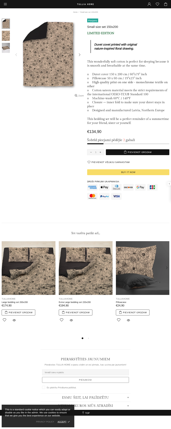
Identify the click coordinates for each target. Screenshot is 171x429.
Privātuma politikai (67, 387)
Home (75, 12)
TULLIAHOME (85, 4)
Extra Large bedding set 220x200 (75, 302)
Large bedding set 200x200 (15, 302)
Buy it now (128, 172)
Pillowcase (121, 302)
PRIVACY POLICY (45, 421)
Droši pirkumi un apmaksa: (103, 181)
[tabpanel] (28, 285)
